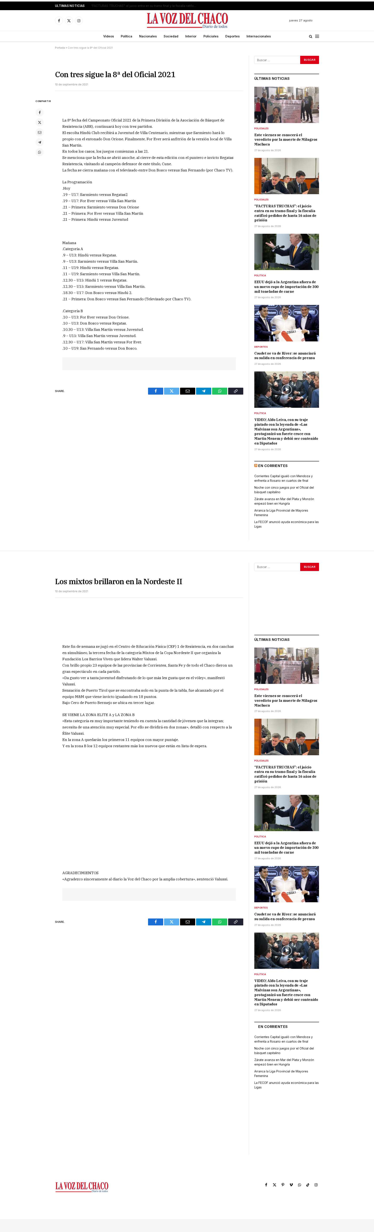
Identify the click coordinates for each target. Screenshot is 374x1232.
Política (126, 36)
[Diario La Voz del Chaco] (188, 20)
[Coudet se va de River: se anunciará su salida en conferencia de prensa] (286, 323)
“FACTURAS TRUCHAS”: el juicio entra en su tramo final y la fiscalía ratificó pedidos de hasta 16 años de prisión (145, 6)
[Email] (39, 132)
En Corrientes (273, 466)
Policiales (210, 36)
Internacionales (259, 36)
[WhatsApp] (39, 152)
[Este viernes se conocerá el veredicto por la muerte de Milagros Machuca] (286, 105)
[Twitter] (39, 122)
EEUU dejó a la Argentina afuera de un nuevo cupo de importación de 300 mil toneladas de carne (286, 287)
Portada (60, 47)
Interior (191, 36)
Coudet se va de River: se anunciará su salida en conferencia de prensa (285, 355)
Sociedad (171, 36)
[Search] (310, 36)
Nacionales (148, 36)
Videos (108, 36)
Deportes (232, 36)
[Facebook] (39, 112)
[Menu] (317, 36)
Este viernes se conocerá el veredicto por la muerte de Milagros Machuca (285, 140)
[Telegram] (39, 142)
